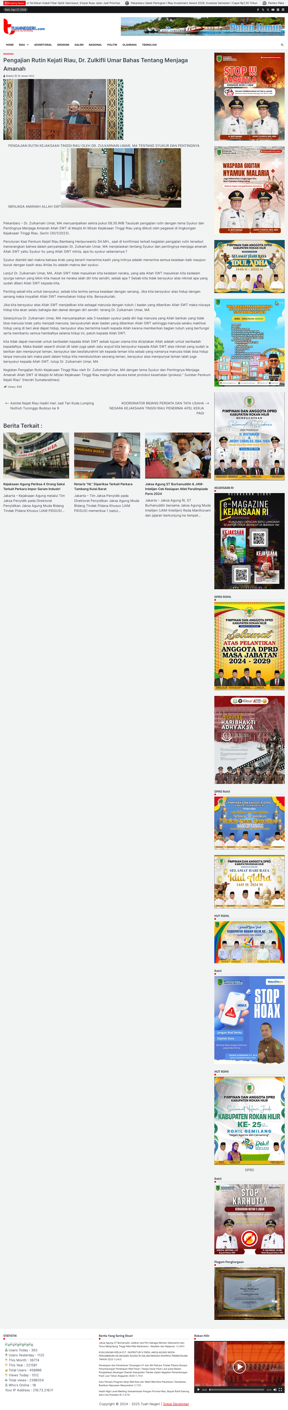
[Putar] (198, 1389)
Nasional (95, 44)
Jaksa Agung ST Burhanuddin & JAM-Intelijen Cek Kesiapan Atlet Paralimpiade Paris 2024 (176, 489)
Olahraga (129, 44)
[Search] (282, 44)
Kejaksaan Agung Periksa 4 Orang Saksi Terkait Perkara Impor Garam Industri (34, 486)
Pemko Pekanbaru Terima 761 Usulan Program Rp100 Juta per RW (62, 3)
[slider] (236, 1389)
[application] (239, 1367)
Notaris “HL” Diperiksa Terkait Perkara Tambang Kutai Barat (103, 486)
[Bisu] (275, 1389)
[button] (239, 1367)
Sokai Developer (176, 1404)
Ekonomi (63, 44)
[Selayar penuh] (280, 1389)
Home (10, 44)
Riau (22, 44)
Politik (112, 44)
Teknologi (149, 44)
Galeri (79, 44)
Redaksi (10, 76)
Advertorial (43, 44)
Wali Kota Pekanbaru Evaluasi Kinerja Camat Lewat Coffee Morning (158, 3)
